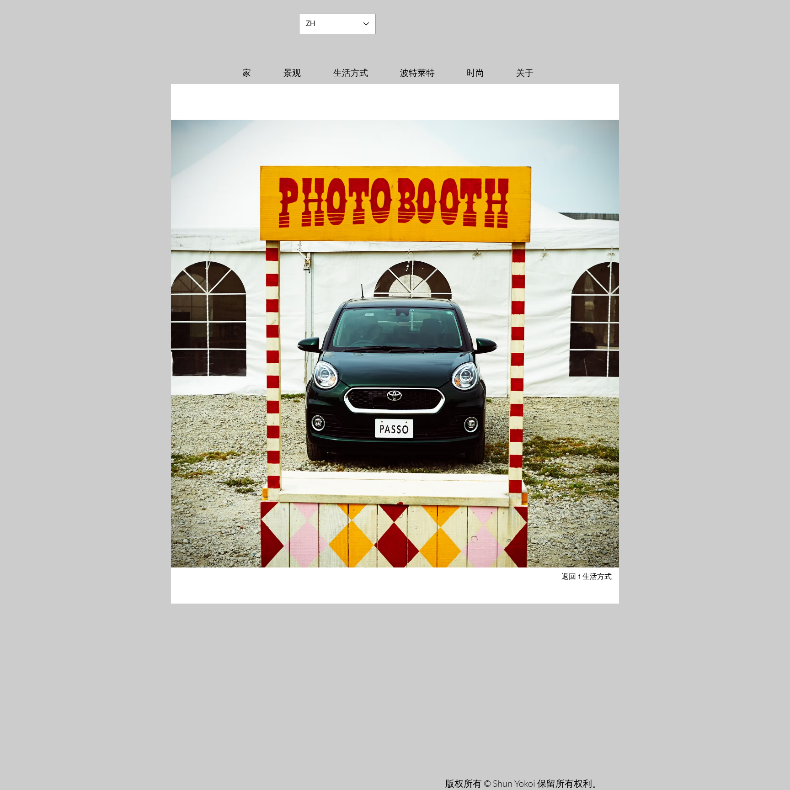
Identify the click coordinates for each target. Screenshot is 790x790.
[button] (395, 343)
